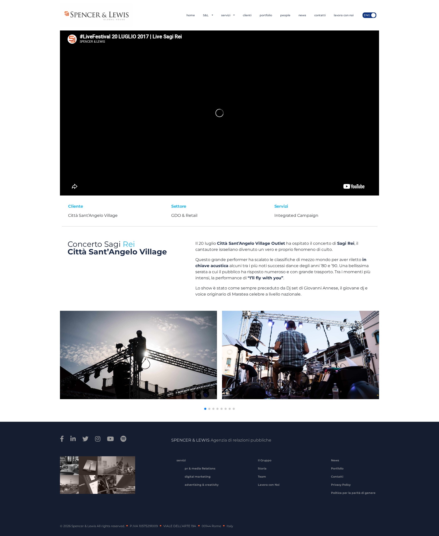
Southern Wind (124, 485)
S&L (206, 15)
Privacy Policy (341, 484)
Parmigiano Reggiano (67, 466)
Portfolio (337, 468)
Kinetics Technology (67, 485)
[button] (205, 409)
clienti (247, 15)
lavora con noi (344, 15)
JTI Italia (105, 466)
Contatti (337, 476)
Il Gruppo (264, 460)
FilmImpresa (86, 485)
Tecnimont (124, 466)
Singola (105, 485)
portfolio (266, 15)
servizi (226, 15)
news (302, 15)
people (285, 15)
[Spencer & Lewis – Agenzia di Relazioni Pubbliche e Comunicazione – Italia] (96, 15)
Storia (262, 468)
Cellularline (86, 466)
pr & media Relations (200, 468)
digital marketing (198, 476)
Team (262, 476)
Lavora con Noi (268, 484)
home (190, 15)
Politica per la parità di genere (353, 493)
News (335, 460)
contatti (320, 15)
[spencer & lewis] (62, 439)
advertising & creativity (201, 484)
